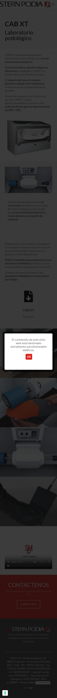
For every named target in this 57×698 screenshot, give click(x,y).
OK (29, 356)
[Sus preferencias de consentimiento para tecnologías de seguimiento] (5, 693)
